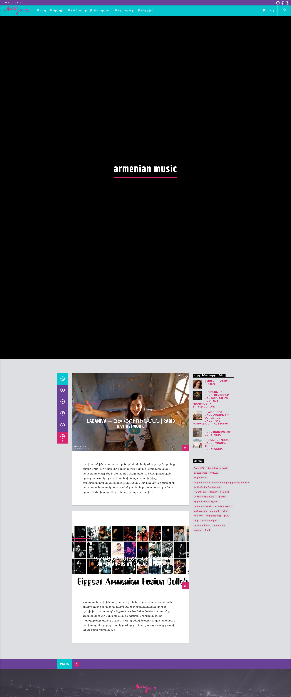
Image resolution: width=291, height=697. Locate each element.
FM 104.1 (77, 439)
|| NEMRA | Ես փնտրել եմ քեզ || (218, 419)
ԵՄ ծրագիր (79, 10)
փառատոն (219, 561)
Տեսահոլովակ (91, 439)
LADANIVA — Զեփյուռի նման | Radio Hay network (131, 459)
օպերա (198, 566)
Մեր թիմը (147, 10)
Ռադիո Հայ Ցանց (219, 528)
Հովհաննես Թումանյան (207, 523)
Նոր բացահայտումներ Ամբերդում (218, 468)
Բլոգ (43, 10)
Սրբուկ (222, 532)
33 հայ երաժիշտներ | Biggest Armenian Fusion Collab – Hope (131, 597)
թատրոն (215, 547)
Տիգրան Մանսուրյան (206, 537)
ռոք (196, 556)
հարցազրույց (213, 551)
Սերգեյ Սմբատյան (204, 532)
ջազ (226, 551)
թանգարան (200, 547)
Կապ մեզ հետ (13, 2)
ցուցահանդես (202, 561)
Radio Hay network (217, 504)
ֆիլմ (207, 566)
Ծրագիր (58, 10)
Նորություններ (80, 577)
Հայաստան (200, 513)
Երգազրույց (126, 10)
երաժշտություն (223, 542)
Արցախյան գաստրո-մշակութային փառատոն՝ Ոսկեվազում (219, 480)
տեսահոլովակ (209, 556)
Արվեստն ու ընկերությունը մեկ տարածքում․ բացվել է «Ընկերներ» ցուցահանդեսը (211, 435)
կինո (225, 547)
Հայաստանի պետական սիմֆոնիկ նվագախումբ (221, 518)
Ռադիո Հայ (80, 482)
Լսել (271, 10)
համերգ (198, 551)
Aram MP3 (199, 504)
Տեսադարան (102, 10)
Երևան (214, 509)
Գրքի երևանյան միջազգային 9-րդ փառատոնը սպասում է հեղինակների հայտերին (212, 454)
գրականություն (203, 542)
